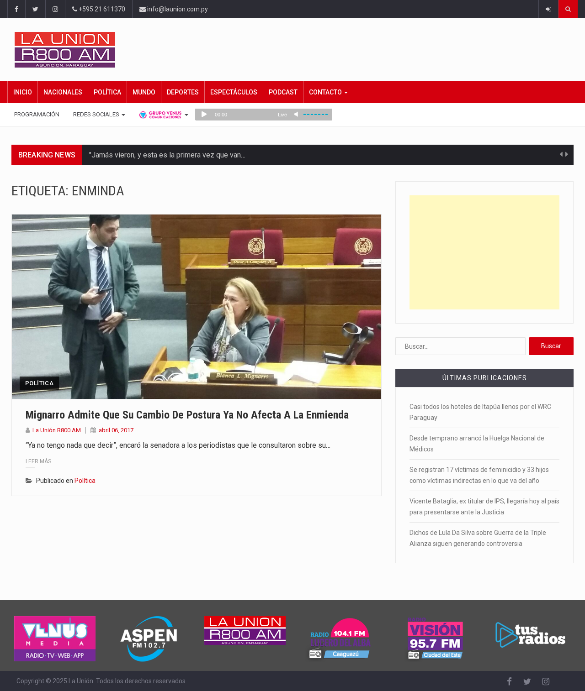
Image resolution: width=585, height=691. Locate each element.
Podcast (283, 92)
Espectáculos (233, 92)
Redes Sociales (97, 114)
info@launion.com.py (177, 9)
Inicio (22, 92)
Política (107, 92)
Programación (36, 114)
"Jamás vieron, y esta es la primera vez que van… (167, 155)
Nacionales (62, 92)
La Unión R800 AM (56, 430)
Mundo (144, 92)
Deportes (183, 92)
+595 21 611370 (101, 9)
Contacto (326, 92)
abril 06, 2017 (116, 430)
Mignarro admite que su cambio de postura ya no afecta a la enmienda (187, 414)
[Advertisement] (484, 252)
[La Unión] (296, 50)
